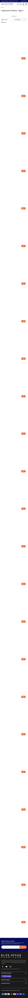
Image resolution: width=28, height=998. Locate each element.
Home (2, 7)
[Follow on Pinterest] (10, 967)
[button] (21, 19)
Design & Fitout (24, 1)
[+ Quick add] (23, 58)
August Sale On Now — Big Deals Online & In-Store (9, 1)
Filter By (5, 19)
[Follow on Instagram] (6, 967)
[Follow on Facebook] (2, 967)
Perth (4, 963)
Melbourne (17, 962)
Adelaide (24, 962)
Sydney (13, 962)
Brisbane (20, 962)
